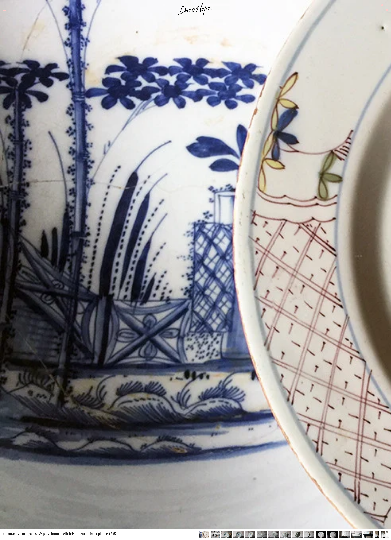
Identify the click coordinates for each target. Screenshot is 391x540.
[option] (204, 535)
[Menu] (4, 10)
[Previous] (198, 535)
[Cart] (387, 10)
